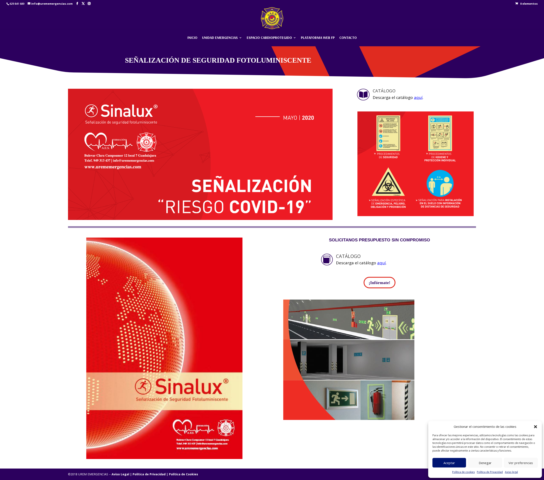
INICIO (192, 38)
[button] (535, 427)
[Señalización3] (164, 458)
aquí (418, 97)
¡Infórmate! (379, 282)
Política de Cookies (183, 474)
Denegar (485, 463)
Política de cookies (463, 472)
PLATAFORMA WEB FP (318, 38)
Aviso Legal (120, 474)
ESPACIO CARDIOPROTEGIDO (269, 38)
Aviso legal (511, 472)
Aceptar (449, 463)
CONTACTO (348, 38)
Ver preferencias (521, 463)
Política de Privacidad (490, 472)
